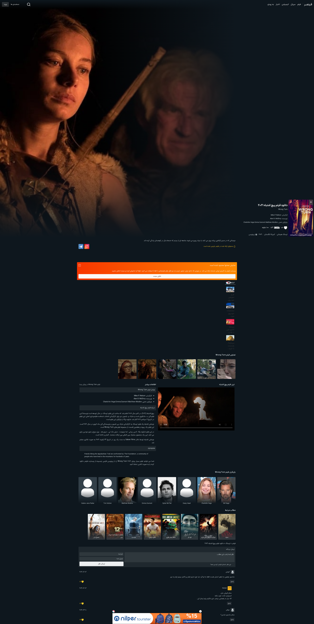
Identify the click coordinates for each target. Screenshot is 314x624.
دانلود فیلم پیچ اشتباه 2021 (273, 205)
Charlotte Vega (248, 222)
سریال (293, 4)
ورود (5, 4)
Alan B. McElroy (275, 218)
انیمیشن (285, 4)
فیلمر (234, 543)
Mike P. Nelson (276, 215)
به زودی (271, 4)
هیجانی (279, 234)
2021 (260, 234)
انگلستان (267, 234)
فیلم (299, 4)
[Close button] (200, 611)
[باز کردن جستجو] (28, 4)
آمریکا (273, 234)
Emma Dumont (260, 222)
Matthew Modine (272, 222)
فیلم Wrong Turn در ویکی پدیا (89, 384)
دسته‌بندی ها (15, 4)
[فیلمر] (307, 4)
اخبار (278, 4)
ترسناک (285, 234)
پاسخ (232, 582)
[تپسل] (113, 611)
